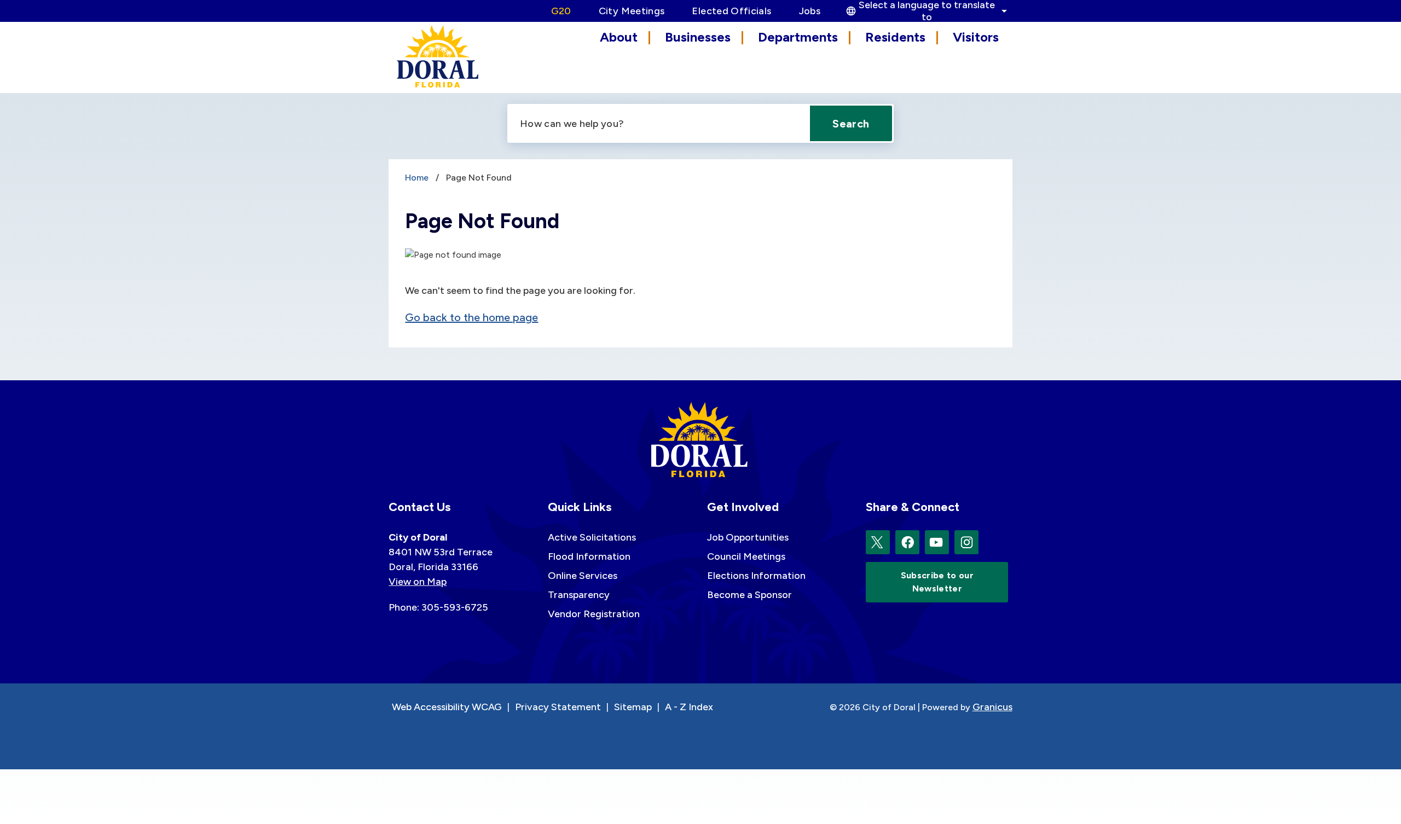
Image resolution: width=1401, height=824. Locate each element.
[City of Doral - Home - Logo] (438, 56)
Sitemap (633, 707)
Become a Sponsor (749, 595)
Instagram (966, 542)
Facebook (907, 542)
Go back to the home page (471, 317)
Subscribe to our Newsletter (937, 582)
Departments (798, 37)
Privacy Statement (558, 707)
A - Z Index (689, 707)
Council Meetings (746, 556)
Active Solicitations (592, 537)
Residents (895, 37)
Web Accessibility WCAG (447, 707)
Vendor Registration (594, 614)
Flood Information (589, 556)
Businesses (698, 37)
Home (417, 177)
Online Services (582, 576)
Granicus (992, 707)
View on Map (418, 582)
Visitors (976, 37)
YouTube (937, 542)
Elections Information (756, 576)
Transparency (579, 595)
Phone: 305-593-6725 (438, 607)
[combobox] (924, 11)
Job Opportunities (748, 537)
